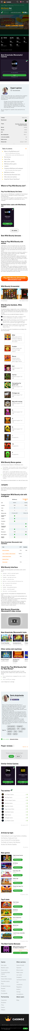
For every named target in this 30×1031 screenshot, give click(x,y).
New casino (3, 965)
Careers (3, 1007)
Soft (17, 982)
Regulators (19, 987)
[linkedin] (11, 699)
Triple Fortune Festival (18, 855)
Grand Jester (4, 562)
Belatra (26, 661)
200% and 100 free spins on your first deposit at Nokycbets (19, 947)
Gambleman (15, 909)
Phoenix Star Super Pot (18, 886)
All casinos (14, 230)
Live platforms (19, 994)
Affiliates (3, 1009)
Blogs (17, 1000)
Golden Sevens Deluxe (6, 556)
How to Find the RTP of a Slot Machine (10, 840)
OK (25, 1028)
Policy (2, 1005)
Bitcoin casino (19, 970)
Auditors (18, 989)
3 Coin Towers (16, 902)
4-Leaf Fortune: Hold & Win (19, 933)
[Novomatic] (26, 121)
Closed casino (4, 970)
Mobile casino (19, 972)
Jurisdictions (19, 984)
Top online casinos (5, 981)
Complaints (19, 977)
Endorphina (15, 903)
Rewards (3, 988)
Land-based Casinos (21, 979)
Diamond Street (5, 559)
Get (20, 952)
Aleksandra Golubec (14, 739)
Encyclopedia (4, 993)
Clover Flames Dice (17, 917)
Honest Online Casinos (6, 979)
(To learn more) (7, 1028)
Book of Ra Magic (5, 550)
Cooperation (4, 1000)
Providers (3, 991)
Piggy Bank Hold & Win (26, 499)
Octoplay (14, 934)
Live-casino (19, 975)
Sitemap (18, 991)
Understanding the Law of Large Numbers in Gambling (13, 836)
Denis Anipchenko (16, 90)
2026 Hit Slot (15, 925)
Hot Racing (15, 863)
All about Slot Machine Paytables (9, 844)
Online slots (4, 976)
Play (14, 75)
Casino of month (20, 965)
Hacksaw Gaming (4, 661)
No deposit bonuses (5, 986)
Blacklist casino (5, 967)
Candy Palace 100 (16, 870)
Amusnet (14, 856)
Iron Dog (15, 662)
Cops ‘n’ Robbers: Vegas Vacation (8, 553)
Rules (2, 983)
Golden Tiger (15, 878)
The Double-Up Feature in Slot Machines (10, 842)
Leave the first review (16, 12)
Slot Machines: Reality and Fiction (9, 838)
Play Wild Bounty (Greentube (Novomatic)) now (14, 279)
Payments (18, 967)
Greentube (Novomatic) (6, 644)
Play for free (7, 639)
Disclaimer (3, 1002)
